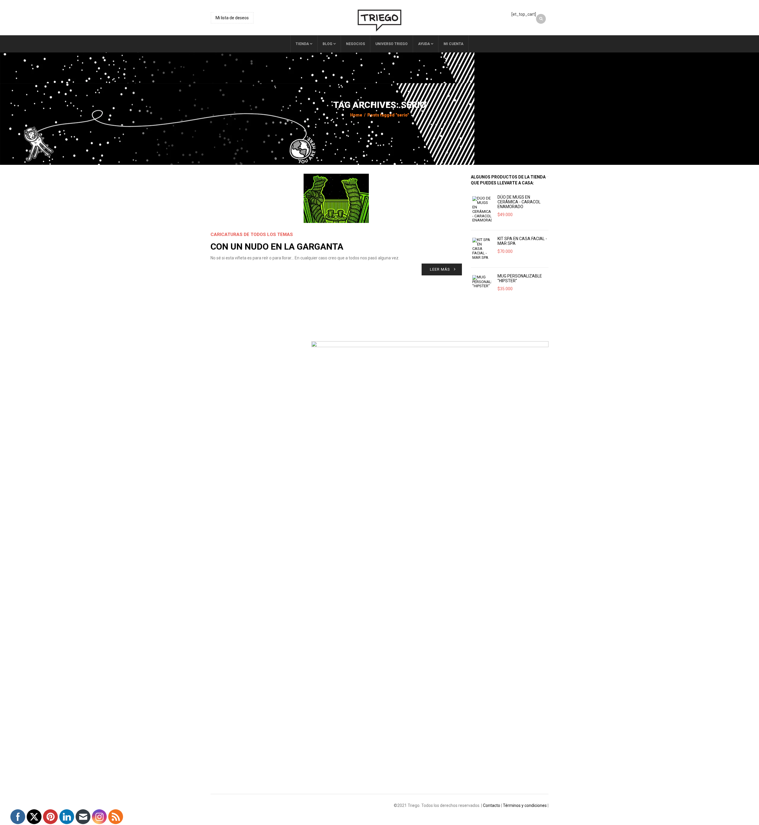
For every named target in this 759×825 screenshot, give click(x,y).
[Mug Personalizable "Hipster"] (482, 282)
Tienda (302, 44)
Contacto (491, 805)
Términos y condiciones (525, 805)
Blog (327, 44)
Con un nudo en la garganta (277, 246)
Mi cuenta (453, 44)
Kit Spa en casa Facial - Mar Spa (522, 241)
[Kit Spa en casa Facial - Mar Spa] (482, 248)
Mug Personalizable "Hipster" (520, 278)
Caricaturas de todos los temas (252, 234)
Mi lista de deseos (232, 17)
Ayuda (424, 44)
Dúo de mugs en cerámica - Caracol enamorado (519, 202)
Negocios (355, 44)
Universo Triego (391, 44)
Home (356, 115)
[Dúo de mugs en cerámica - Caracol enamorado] (482, 209)
